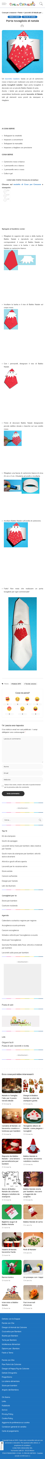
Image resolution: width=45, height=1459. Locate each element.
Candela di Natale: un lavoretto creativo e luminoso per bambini (11, 1128)
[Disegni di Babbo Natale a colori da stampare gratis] (33, 1085)
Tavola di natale (29, 17)
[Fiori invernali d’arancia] (33, 1292)
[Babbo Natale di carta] (33, 1211)
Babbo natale (14, 17)
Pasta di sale (7, 1005)
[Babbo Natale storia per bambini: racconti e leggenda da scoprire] (33, 1179)
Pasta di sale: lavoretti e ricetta (15, 1046)
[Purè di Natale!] (33, 1239)
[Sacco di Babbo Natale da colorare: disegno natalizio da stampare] (12, 1179)
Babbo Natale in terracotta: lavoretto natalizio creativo (32, 1158)
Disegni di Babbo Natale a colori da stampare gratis (31, 1098)
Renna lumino (8, 1277)
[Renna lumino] (12, 1267)
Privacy (1, 1447)
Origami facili (8, 1042)
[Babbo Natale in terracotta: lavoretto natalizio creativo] (33, 1146)
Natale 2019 (16, 684)
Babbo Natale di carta (33, 1222)
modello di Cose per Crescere (27, 184)
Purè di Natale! (29, 1249)
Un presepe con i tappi (33, 1277)
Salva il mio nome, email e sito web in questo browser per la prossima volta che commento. (22, 786)
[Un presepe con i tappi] (33, 1267)
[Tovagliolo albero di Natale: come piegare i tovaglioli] (33, 1115)
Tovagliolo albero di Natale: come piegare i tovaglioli (33, 1128)
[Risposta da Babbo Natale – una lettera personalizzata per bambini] (12, 1146)
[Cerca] (40, 4)
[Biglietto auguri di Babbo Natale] (12, 1211)
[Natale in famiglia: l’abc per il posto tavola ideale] (12, 1085)
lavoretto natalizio (12, 79)
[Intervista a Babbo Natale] (12, 1292)
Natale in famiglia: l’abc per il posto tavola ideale (10, 1098)
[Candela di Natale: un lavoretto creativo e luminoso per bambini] (12, 1115)
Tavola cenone (30, 684)
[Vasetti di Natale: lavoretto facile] (12, 1239)
